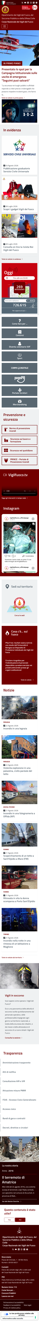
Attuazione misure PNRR (14, 1090)
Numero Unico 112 (9, 1287)
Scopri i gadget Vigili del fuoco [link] (18, 209)
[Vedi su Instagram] (33, 519)
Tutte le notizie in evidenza (11, 259)
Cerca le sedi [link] (20, 615)
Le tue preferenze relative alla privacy (21, 1314)
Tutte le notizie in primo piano (12, 98)
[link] (9, 2)
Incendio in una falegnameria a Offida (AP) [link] (19, 815)
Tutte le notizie (26, 680)
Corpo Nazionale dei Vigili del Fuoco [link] (17, 21)
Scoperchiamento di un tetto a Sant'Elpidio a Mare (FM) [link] (18, 857)
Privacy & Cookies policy (11, 1308)
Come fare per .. (8, 1290)
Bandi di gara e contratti (14, 1118)
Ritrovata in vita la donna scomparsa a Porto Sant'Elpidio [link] (19, 899)
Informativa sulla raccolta (13, 1318)
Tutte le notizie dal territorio (12, 957)
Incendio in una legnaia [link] (15, 728)
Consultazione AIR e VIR (14, 1081)
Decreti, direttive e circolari (15, 1127)
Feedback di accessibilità (11, 1305)
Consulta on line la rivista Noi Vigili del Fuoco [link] (18, 248)
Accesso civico (9, 1109)
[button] (4, 26)
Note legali (27, 1305)
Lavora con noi (8, 1296)
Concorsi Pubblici (9, 1293)
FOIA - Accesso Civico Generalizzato (19, 1099)
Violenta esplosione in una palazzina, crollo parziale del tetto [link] (17, 771)
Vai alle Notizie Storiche (10, 1201)
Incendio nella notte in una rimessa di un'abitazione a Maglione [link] (17, 943)
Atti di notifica (9, 1072)
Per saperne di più (19, 311)
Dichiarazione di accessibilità (13, 1302)
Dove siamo (6, 1257)
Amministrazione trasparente (16, 1062)
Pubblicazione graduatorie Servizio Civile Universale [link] (16, 170)
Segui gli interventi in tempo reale (14, 498)
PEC (3, 1277)
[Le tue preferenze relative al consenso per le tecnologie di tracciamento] (35, 1317)
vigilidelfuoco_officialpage (19, 518)
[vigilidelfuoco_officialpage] (6, 518)
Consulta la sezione (12, 1037)
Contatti (5, 1267)
